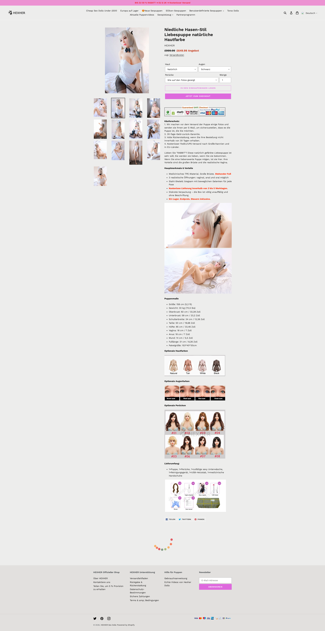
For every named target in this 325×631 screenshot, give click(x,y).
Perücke (169, 75)
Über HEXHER (100, 578)
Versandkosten (176, 55)
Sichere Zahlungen (140, 596)
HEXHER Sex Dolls (108, 625)
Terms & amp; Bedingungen (144, 600)
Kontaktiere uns (101, 582)
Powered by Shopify (126, 625)
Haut (167, 64)
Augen (202, 64)
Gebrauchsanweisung (175, 578)
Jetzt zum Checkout (198, 96)
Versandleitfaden (139, 578)
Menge (223, 75)
